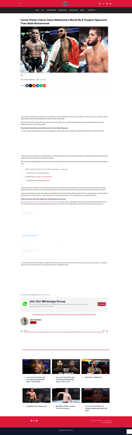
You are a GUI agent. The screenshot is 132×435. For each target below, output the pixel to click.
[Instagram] (107, 3)
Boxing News (74, 10)
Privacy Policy (107, 421)
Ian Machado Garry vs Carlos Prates (67, 314)
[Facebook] (100, 3)
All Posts (33, 322)
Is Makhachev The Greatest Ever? (36, 406)
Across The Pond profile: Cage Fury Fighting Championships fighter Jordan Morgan (35, 379)
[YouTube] (110, 3)
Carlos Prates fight (50, 314)
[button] (21, 3)
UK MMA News (63, 10)
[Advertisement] (64, 105)
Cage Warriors (51, 10)
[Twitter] (103, 3)
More (82, 10)
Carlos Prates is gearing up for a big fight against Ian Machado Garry (39, 202)
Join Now (102, 304)
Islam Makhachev (85, 314)
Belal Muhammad (38, 314)
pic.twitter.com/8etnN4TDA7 (43, 177)
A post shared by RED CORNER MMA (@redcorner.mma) (42, 259)
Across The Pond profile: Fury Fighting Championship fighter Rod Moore (96, 408)
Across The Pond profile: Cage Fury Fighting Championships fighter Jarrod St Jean (65, 379)
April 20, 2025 (46, 180)
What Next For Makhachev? (93, 377)
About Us (100, 421)
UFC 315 (93, 314)
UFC (42, 10)
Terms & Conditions (107, 423)
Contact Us (91, 10)
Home (37, 10)
